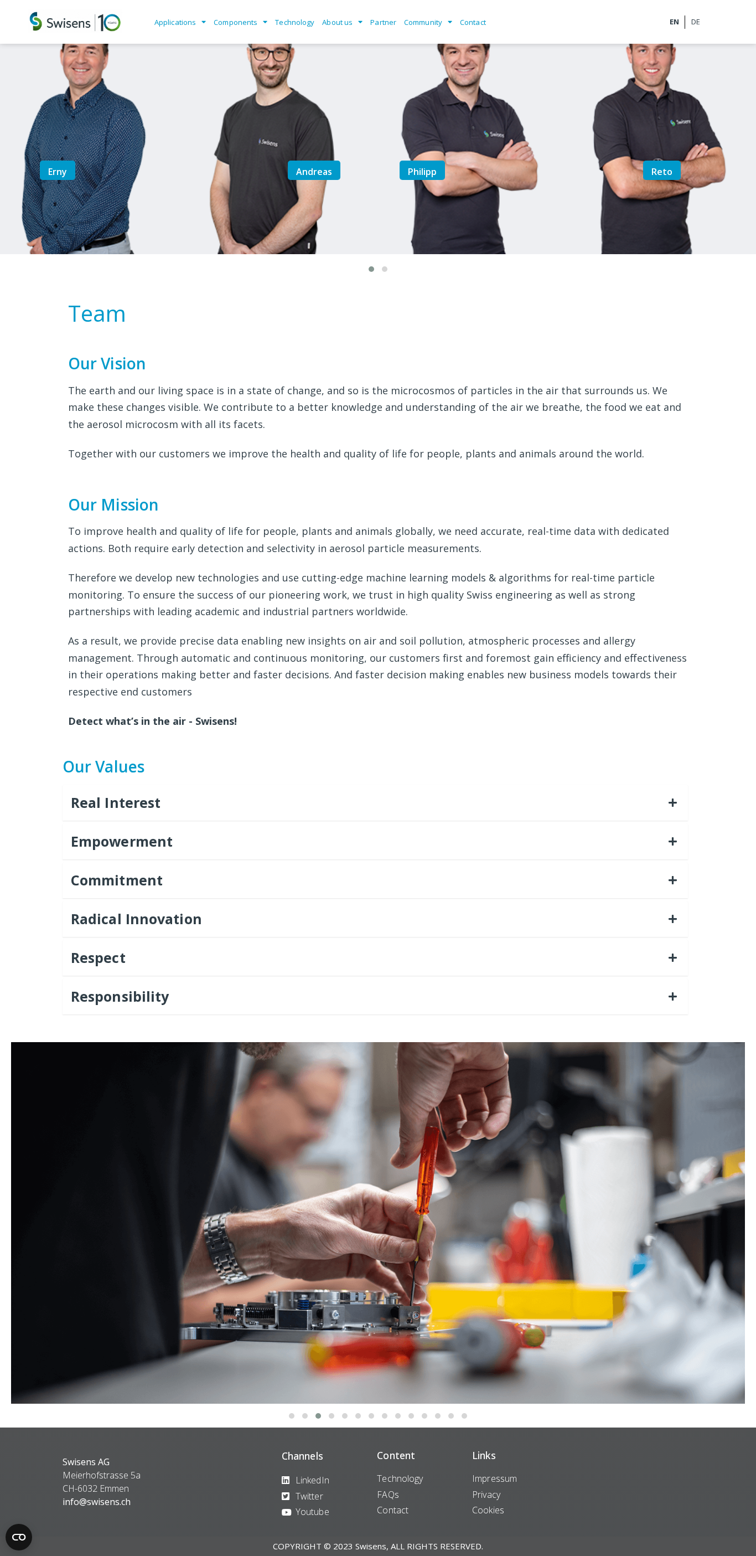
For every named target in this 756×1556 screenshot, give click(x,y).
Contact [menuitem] (473, 22)
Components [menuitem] (235, 22)
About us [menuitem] (337, 22)
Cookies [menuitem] (488, 1510)
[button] (371, 269)
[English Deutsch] (694, 22)
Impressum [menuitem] (494, 1478)
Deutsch (695, 22)
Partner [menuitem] (383, 22)
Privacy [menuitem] (486, 1494)
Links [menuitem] (484, 1455)
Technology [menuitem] (294, 22)
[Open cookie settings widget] (19, 1537)
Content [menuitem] (396, 1455)
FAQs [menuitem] (387, 1494)
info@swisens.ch (97, 1502)
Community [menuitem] (423, 22)
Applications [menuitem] (175, 22)
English (674, 22)
